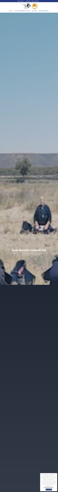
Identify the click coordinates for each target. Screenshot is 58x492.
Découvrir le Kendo (43, 10)
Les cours (34, 10)
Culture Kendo (21, 1)
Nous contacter (35, 1)
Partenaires (28, 1)
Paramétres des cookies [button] (48, 487)
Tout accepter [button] (48, 489)
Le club (10, 10)
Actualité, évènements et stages (21, 10)
